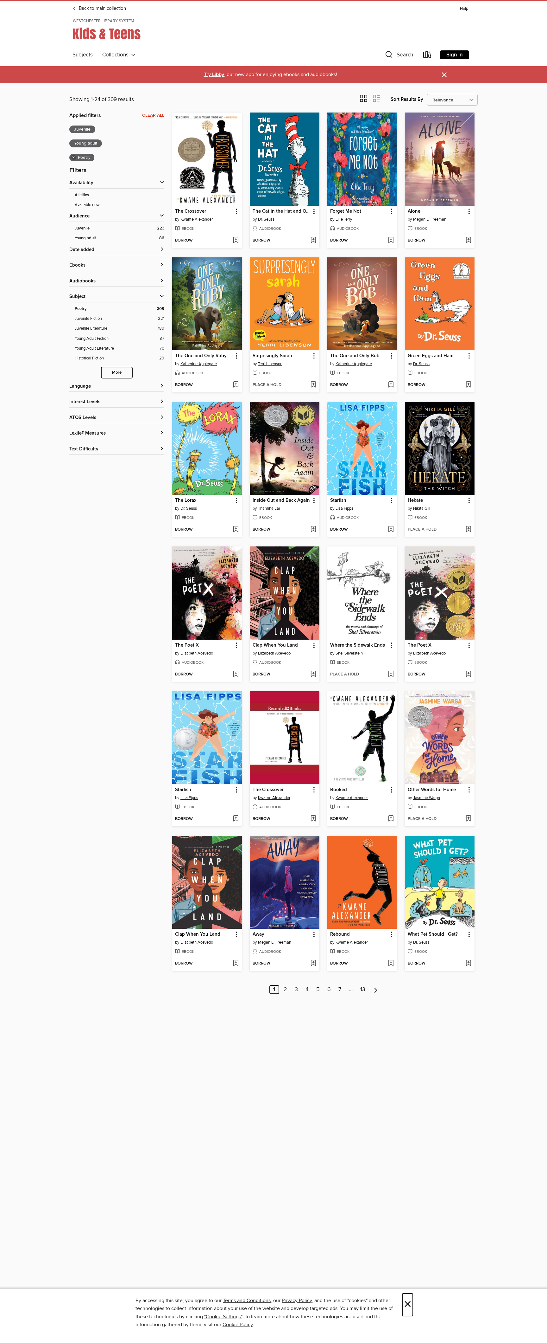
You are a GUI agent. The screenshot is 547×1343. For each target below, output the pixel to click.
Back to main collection (102, 8)
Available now (87, 204)
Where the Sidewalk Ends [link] (357, 645)
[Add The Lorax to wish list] (236, 530)
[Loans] (427, 56)
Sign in (454, 54)
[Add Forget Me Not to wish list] (391, 240)
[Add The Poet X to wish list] (236, 674)
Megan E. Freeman (429, 219)
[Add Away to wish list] (313, 963)
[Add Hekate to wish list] (468, 530)
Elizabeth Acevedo (196, 653)
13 (362, 989)
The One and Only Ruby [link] (201, 356)
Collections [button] (116, 54)
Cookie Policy (238, 1324)
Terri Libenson (270, 363)
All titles (82, 195)
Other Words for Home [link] (432, 790)
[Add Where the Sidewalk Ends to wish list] (391, 674)
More (117, 372)
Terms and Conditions (247, 1300)
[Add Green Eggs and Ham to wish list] (468, 385)
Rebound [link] (340, 934)
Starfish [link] (338, 500)
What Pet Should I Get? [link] (433, 934)
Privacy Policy (297, 1300)
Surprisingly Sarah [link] (272, 356)
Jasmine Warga (426, 797)
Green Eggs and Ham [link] (430, 356)
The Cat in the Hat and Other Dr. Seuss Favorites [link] (282, 211)
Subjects (82, 54)
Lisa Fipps (344, 508)
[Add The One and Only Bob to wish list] (391, 385)
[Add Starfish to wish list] (391, 530)
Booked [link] (338, 790)
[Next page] (376, 989)
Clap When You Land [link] (275, 645)
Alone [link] (414, 211)
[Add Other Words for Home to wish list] (468, 819)
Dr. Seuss (266, 219)
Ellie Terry (344, 219)
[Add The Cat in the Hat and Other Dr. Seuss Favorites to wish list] (313, 240)
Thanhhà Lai (269, 508)
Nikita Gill (421, 508)
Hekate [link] (415, 500)
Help (464, 8)
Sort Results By (407, 99)
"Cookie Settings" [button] (223, 1317)
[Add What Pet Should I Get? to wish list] (468, 963)
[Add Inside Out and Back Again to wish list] (313, 530)
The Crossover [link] (190, 211)
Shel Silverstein (349, 653)
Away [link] (258, 934)
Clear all (153, 115)
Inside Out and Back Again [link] (281, 500)
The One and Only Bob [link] (355, 356)
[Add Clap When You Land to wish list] (313, 674)
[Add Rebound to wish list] (391, 963)
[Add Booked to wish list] (391, 819)
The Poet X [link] (187, 645)
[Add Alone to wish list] (468, 240)
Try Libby (214, 74)
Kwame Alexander (196, 219)
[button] (398, 56)
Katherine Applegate (198, 363)
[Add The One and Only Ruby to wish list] (236, 385)
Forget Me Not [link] (345, 211)
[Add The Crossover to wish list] (236, 240)
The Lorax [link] (185, 500)
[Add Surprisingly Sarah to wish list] (313, 385)
